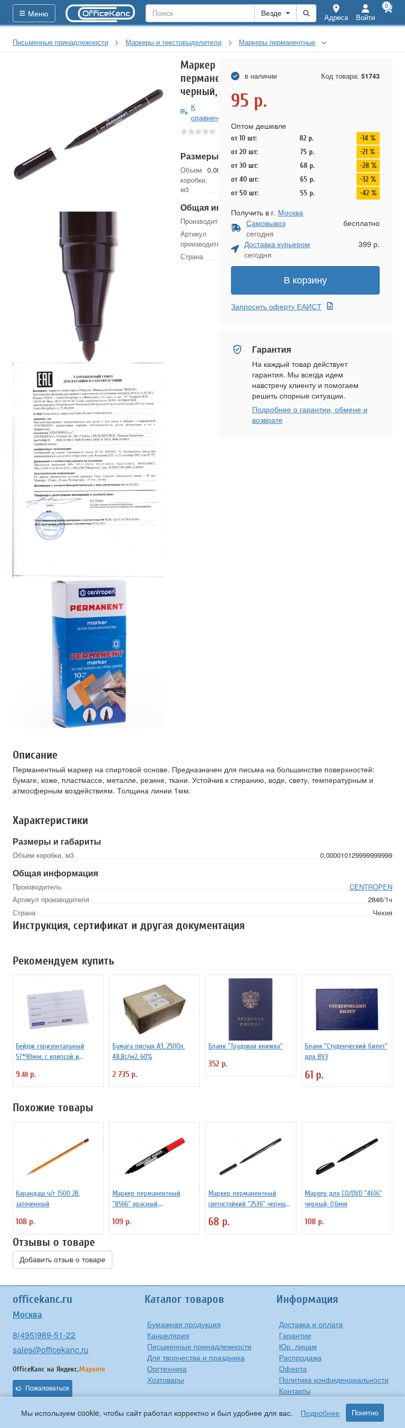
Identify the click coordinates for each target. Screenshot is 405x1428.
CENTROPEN (371, 887)
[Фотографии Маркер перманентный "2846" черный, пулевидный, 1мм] (89, 135)
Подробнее (320, 1412)
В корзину (305, 280)
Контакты (295, 1390)
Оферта (293, 1368)
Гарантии (295, 1335)
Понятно (365, 1412)
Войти (365, 17)
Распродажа (300, 1357)
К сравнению (210, 111)
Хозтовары (165, 1379)
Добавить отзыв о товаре (62, 1259)
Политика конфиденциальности (334, 1379)
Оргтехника (167, 1368)
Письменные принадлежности (199, 1346)
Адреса (336, 17)
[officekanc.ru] (100, 13)
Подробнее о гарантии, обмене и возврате (310, 414)
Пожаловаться (47, 1388)
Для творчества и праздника (196, 1357)
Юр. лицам (298, 1346)
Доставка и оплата (311, 1324)
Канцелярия (168, 1335)
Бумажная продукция (184, 1324)
